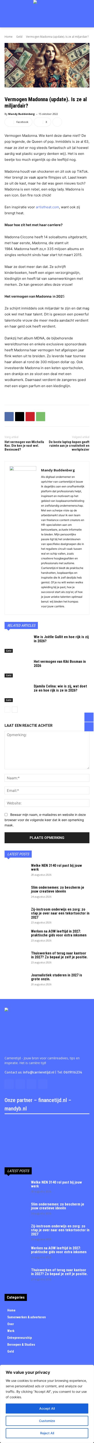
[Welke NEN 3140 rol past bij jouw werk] (16, 872)
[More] (57, 122)
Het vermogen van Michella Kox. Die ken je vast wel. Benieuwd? (24, 446)
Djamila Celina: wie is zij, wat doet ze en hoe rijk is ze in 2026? (60, 688)
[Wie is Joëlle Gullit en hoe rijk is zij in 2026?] (17, 644)
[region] (47, 1404)
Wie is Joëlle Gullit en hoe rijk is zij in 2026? (61, 639)
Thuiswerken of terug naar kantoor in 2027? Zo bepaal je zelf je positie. (59, 955)
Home (9, 37)
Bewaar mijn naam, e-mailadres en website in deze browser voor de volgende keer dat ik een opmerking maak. (45, 820)
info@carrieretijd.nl (38, 1072)
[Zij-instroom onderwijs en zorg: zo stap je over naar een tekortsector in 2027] (16, 915)
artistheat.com (47, 207)
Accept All (47, 1408)
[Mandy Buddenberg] (23, 538)
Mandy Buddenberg (21, 114)
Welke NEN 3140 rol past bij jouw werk (56, 867)
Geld (19, 37)
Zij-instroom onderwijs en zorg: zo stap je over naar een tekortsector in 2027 (60, 913)
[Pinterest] (30, 416)
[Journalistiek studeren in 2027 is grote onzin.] (16, 981)
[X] (19, 416)
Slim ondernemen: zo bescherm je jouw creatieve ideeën (57, 889)
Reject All (47, 1433)
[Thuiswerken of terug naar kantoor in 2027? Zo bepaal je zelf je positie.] (16, 959)
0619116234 (72, 1072)
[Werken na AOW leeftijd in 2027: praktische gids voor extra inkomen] (16, 937)
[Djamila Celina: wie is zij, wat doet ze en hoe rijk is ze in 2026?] (17, 693)
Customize (47, 1421)
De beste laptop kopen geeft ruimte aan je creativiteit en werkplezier (69, 446)
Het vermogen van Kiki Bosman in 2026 (60, 663)
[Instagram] (20, 1084)
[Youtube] (42, 1084)
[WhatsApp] (40, 416)
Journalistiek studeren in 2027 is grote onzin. (56, 977)
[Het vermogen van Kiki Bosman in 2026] (17, 668)
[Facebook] (9, 416)
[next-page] (15, 710)
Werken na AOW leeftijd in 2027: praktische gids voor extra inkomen (58, 933)
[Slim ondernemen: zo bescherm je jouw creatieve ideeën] (16, 893)
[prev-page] (7, 710)
